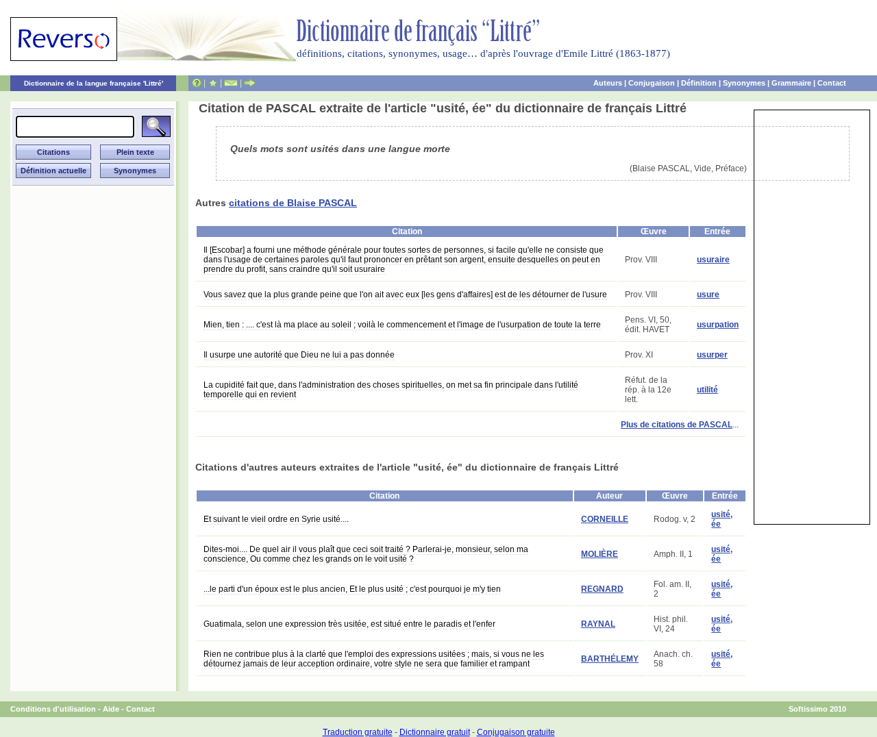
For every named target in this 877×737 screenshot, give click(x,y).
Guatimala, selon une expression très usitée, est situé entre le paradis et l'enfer (349, 624)
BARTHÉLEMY (610, 659)
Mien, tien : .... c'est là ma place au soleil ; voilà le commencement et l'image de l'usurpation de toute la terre (402, 324)
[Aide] (196, 83)
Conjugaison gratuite (516, 732)
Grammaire (791, 83)
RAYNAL (598, 624)
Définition (699, 83)
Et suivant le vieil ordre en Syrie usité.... (276, 519)
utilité (707, 390)
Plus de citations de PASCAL (676, 424)
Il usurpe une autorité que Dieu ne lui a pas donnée (299, 355)
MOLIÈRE (599, 554)
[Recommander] (250, 83)
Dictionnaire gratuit (434, 732)
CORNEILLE (604, 519)
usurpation (718, 324)
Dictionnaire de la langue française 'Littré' (93, 83)
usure (708, 294)
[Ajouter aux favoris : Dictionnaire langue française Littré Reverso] (213, 83)
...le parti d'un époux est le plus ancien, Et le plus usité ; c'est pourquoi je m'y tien (352, 589)
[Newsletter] (231, 83)
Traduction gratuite (358, 732)
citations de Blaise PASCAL (293, 202)
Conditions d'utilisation (53, 709)
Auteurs (607, 83)
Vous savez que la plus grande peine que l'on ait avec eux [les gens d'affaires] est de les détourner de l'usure (405, 294)
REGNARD (602, 589)
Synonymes (744, 83)
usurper (712, 355)
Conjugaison (651, 83)
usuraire (713, 259)
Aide (111, 709)
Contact (831, 83)
